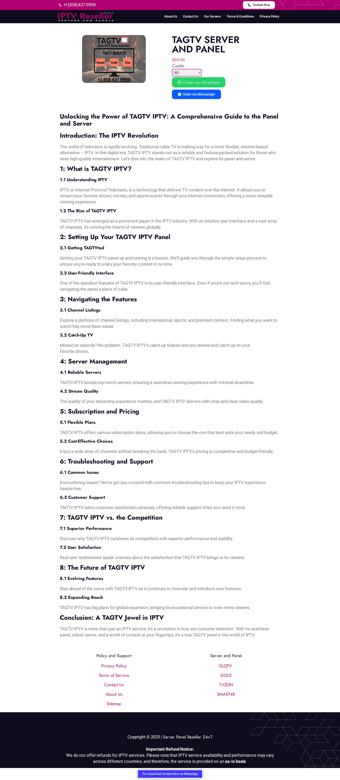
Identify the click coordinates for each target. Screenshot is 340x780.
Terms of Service (114, 675)
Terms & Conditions (240, 16)
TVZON (226, 685)
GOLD (226, 675)
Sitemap (114, 703)
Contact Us (190, 16)
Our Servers (212, 16)
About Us (170, 16)
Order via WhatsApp (200, 82)
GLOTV (226, 666)
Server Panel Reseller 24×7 (188, 737)
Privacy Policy (269, 16)
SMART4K (226, 694)
